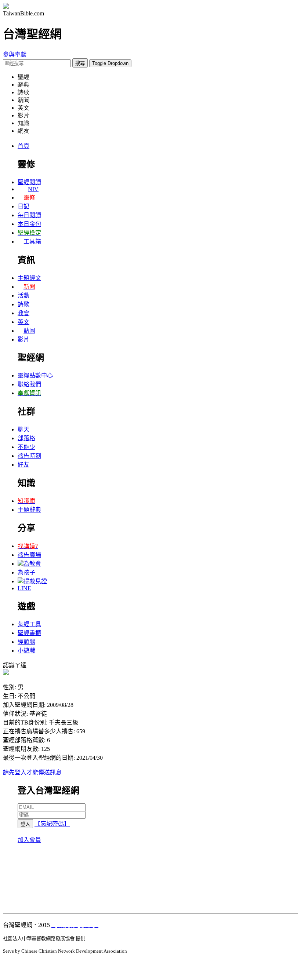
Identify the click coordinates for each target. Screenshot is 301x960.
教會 (23, 313)
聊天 (23, 429)
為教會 (32, 564)
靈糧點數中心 (35, 375)
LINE (24, 588)
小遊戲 (26, 650)
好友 (23, 464)
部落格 (26, 438)
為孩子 (26, 572)
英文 (23, 322)
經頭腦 (26, 642)
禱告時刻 (29, 456)
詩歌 (23, 304)
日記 (23, 206)
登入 (25, 824)
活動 (23, 295)
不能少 (26, 447)
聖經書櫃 (29, 633)
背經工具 (29, 624)
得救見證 (35, 581)
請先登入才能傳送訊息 (32, 772)
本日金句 (29, 224)
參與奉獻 (14, 54)
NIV (33, 189)
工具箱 (32, 241)
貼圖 (29, 331)
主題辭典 (29, 510)
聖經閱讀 (29, 182)
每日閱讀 (29, 215)
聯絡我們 (29, 384)
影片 (23, 339)
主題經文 (29, 278)
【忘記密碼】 (52, 824)
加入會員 (29, 840)
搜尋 (80, 63)
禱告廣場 (29, 555)
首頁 (23, 146)
